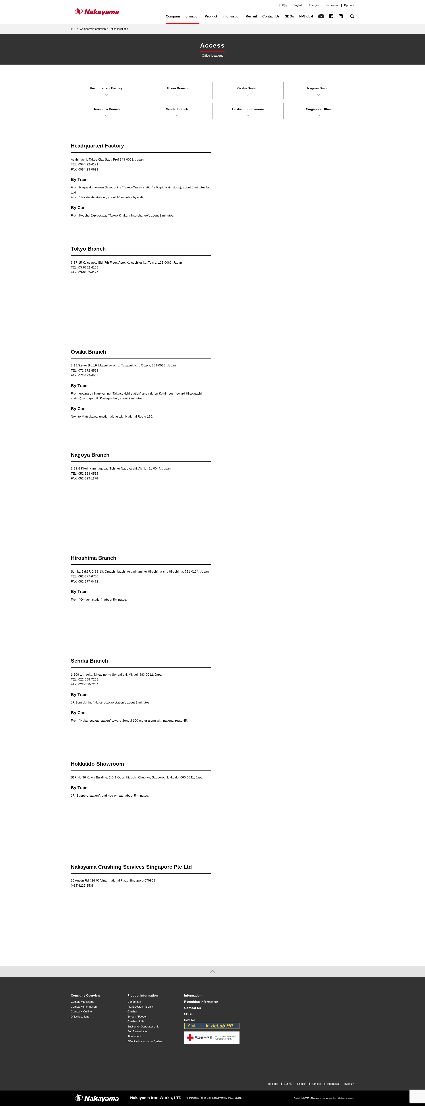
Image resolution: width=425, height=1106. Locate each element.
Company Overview (85, 995)
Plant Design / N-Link (140, 1006)
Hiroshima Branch (106, 109)
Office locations (80, 1016)
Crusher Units (136, 1021)
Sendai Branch (177, 109)
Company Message (82, 1002)
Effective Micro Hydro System (145, 1041)
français (316, 1083)
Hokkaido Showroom (248, 109)
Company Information (182, 16)
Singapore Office (319, 109)
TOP (73, 29)
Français (314, 5)
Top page (272, 1083)
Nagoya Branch (318, 88)
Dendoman (134, 1002)
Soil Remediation (138, 1031)
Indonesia (332, 5)
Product (211, 16)
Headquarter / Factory (106, 88)
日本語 (283, 5)
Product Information (143, 995)
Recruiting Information (201, 1001)
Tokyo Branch (177, 88)
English (298, 5)
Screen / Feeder (137, 1016)
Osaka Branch (248, 88)
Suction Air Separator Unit (143, 1026)
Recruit (251, 16)
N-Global (306, 16)
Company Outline (81, 1011)
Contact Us (271, 16)
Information (231, 16)
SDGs (289, 16)
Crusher (132, 1011)
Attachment (134, 1036)
